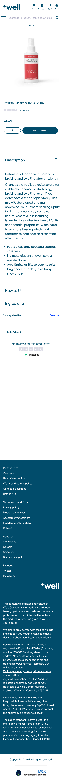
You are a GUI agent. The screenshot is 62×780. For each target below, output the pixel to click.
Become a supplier (14, 557)
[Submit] (58, 18)
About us (8, 536)
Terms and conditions (15, 502)
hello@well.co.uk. (33, 712)
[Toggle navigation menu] (3, 17)
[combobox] (34, 18)
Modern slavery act (14, 512)
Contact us (9, 541)
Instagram (9, 575)
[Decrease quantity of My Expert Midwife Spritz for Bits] (7, 130)
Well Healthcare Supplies (17, 483)
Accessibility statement (16, 517)
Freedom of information (17, 522)
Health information (14, 478)
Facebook (9, 565)
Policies (7, 528)
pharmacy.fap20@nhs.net (39, 705)
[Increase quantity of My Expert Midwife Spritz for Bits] (17, 130)
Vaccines (8, 473)
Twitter (7, 570)
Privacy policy (11, 507)
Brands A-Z (9, 493)
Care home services (14, 488)
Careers (7, 546)
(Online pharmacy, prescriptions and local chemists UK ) (27, 673)
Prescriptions (10, 468)
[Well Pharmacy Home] (12, 7)
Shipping (8, 551)
